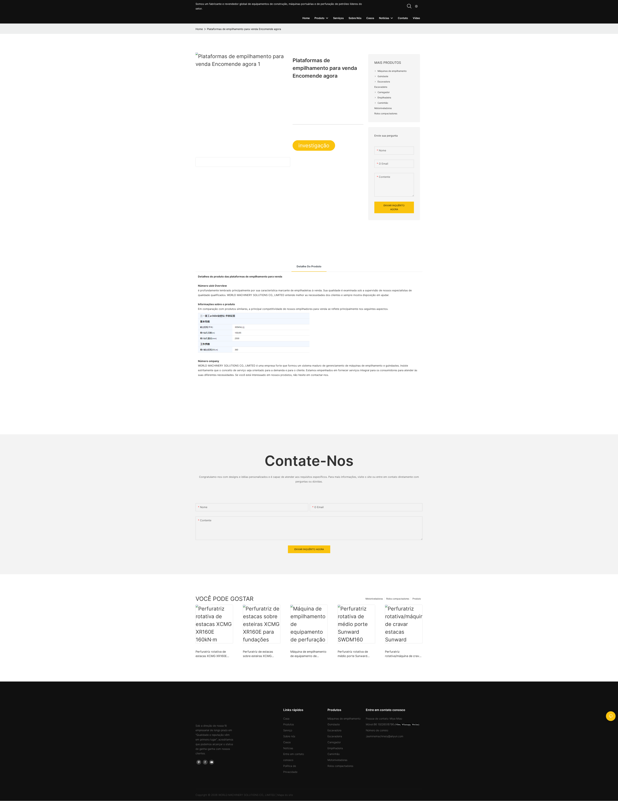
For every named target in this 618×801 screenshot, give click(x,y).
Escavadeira (335, 736)
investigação (313, 145)
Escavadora (334, 730)
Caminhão (334, 754)
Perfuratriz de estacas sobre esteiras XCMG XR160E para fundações (259, 654)
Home (199, 29)
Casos (287, 742)
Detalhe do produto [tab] (309, 266)
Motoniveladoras (374, 598)
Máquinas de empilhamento (344, 718)
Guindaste (334, 724)
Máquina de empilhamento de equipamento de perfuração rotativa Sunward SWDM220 (308, 654)
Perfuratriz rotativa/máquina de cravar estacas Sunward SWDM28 (403, 654)
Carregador (334, 742)
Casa (286, 718)
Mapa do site (285, 794)
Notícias (288, 748)
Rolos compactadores (397, 598)
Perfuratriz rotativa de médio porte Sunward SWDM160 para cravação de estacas (355, 654)
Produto (416, 598)
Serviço (287, 730)
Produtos (288, 724)
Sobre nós (289, 736)
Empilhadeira (335, 748)
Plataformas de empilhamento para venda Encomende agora (244, 29)
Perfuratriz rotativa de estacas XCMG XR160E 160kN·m (211, 654)
